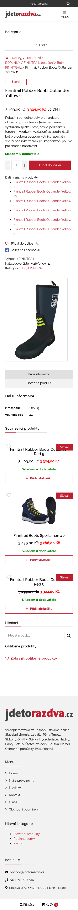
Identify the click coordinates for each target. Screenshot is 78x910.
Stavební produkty (27, 834)
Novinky (15, 788)
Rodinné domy (24, 839)
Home (13, 773)
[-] (7, 165)
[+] (24, 165)
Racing (17, 58)
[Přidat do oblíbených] (8, 446)
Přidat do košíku (50, 165)
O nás (13, 802)
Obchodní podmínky (23, 809)
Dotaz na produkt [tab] (39, 383)
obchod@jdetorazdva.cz (27, 872)
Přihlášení (29, 904)
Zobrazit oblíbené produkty (34, 658)
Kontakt (14, 795)
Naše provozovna (21, 780)
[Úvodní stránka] (7, 58)
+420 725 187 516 (22, 880)
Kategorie (41, 45)
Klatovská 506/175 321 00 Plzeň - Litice (37, 888)
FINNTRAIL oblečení (38, 63)
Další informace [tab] (39, 374)
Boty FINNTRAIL (33, 268)
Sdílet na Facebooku (25, 250)
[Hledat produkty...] (68, 4)
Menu (65, 16)
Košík (51, 904)
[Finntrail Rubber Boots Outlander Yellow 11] (36, 320)
